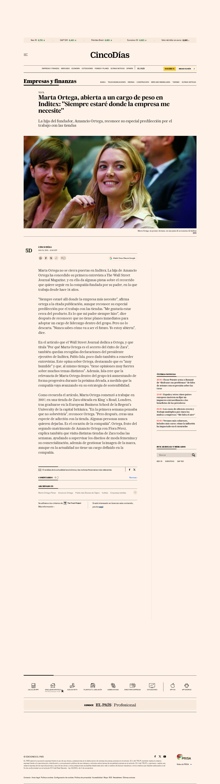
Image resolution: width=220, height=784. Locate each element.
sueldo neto (72, 689)
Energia (131, 82)
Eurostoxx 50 (132, 40)
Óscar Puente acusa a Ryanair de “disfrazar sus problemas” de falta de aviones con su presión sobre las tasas (176, 384)
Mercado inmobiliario (160, 82)
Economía (76, 68)
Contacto (27, 777)
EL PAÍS (140, 67)
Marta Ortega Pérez (47, 493)
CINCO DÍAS (45, 247)
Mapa (106, 777)
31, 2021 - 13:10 (47, 250)
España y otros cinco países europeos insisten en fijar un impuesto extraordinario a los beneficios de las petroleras (174, 398)
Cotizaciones (87, 68)
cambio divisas (113, 689)
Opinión (129, 68)
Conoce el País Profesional (110, 705)
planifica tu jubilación (93, 689)
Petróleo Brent (97, 40)
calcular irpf (33, 689)
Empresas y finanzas (50, 68)
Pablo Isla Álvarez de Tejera (87, 493)
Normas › (133, 477)
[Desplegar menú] (26, 55)
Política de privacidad (83, 777)
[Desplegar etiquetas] (135, 492)
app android (186, 689)
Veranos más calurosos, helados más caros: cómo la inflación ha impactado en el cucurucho (176, 423)
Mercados (65, 68)
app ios (172, 689)
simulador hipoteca (53, 689)
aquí (101, 506)
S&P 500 (64, 40)
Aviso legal (36, 777)
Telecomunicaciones (117, 82)
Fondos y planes (102, 68)
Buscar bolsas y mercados (171, 447)
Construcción (143, 82)
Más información (45, 506)
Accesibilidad (97, 777)
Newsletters (117, 777)
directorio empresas (132, 689)
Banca (103, 82)
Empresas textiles (118, 493)
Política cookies (47, 777)
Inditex (105, 493)
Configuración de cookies (64, 777)
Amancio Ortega (65, 493)
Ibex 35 (34, 40)
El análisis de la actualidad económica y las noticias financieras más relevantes (77, 470)
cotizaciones (152, 689)
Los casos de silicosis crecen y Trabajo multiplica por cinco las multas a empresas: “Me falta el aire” (176, 412)
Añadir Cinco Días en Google (124, 258)
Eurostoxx (169, 461)
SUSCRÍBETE (170, 69)
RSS (110, 777)
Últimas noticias (118, 68)
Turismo (176, 82)
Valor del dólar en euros (171, 40)
